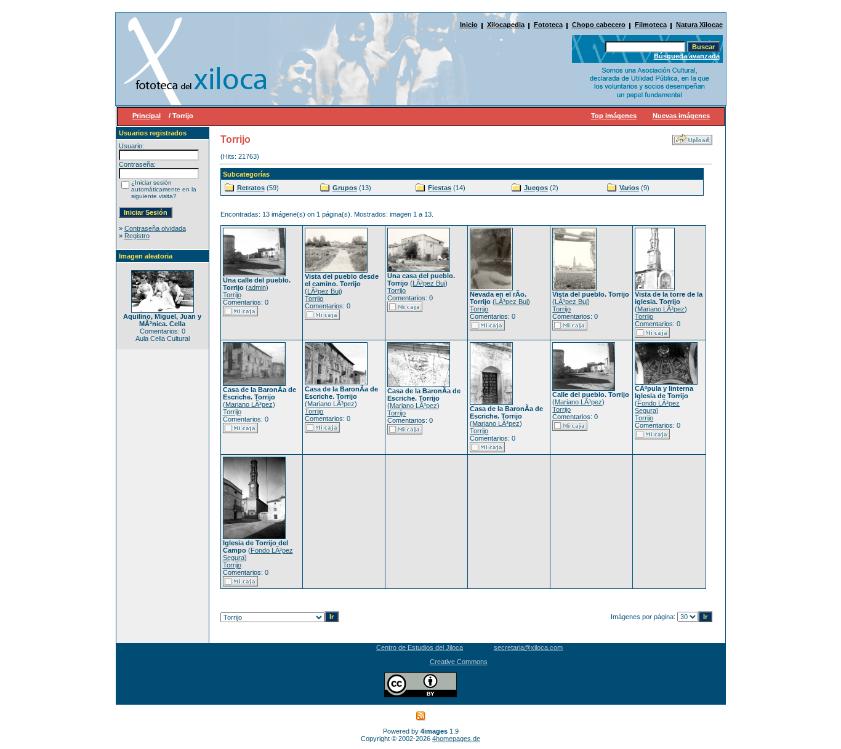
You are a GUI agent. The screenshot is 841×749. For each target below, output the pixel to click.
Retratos (251, 187)
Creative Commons (459, 661)
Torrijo (232, 294)
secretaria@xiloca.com (528, 647)
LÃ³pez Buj (323, 291)
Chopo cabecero (599, 24)
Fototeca (548, 24)
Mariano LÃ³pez (661, 309)
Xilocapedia (506, 24)
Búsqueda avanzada (687, 56)
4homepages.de (456, 738)
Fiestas (439, 187)
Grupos (344, 187)
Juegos (536, 187)
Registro (137, 235)
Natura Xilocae (699, 24)
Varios (629, 187)
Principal (146, 115)
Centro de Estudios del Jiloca (419, 647)
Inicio (469, 24)
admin (257, 287)
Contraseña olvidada (155, 228)
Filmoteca (651, 24)
